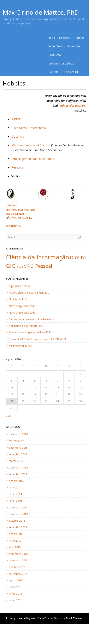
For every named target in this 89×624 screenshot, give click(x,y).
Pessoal (43, 266)
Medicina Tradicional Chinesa (30, 145)
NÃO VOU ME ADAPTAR (19, 218)
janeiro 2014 (16, 500)
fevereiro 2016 (17, 441)
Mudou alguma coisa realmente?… (29, 292)
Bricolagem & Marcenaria (28, 128)
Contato (54, 72)
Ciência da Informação (37, 257)
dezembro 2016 (18, 434)
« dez (9, 416)
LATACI (19, 267)
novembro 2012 (18, 560)
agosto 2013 (16, 534)
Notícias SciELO (18, 299)
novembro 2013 (18, 514)
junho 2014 (15, 494)
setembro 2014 (18, 474)
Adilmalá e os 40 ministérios (25, 326)
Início (52, 38)
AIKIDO (16, 119)
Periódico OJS (71, 72)
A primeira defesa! (20, 286)
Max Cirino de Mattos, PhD (41, 12)
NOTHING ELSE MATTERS (20, 209)
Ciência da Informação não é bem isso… (32, 319)
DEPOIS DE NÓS (15, 213)
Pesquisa (17, 167)
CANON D (11, 205)
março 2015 (16, 461)
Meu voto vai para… (20, 346)
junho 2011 (15, 600)
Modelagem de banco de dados (32, 159)
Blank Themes (74, 618)
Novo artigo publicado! (22, 306)
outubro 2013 (17, 520)
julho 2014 (15, 487)
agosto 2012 (16, 580)
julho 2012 (15, 587)
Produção (55, 55)
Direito (78, 257)
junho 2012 (15, 593)
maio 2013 (15, 540)
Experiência (56, 46)
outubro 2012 (17, 567)
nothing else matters (72, 106)
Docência (17, 136)
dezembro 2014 (18, 467)
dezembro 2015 (18, 448)
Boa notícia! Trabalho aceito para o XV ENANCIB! (37, 339)
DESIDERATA (13, 226)
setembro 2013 (18, 527)
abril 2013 (15, 547)
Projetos (79, 38)
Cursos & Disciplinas (61, 63)
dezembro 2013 (18, 507)
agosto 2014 (16, 481)
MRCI (29, 266)
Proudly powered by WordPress (25, 618)
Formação (73, 46)
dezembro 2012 (18, 554)
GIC (10, 265)
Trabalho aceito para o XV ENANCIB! (30, 332)
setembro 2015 (18, 454)
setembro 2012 (18, 574)
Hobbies (64, 38)
